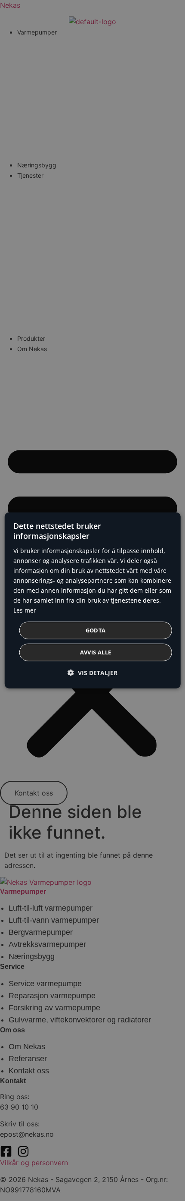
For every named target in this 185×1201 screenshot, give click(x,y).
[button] (92, 673)
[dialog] (93, 600)
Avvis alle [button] (95, 652)
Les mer (24, 610)
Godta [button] (96, 630)
